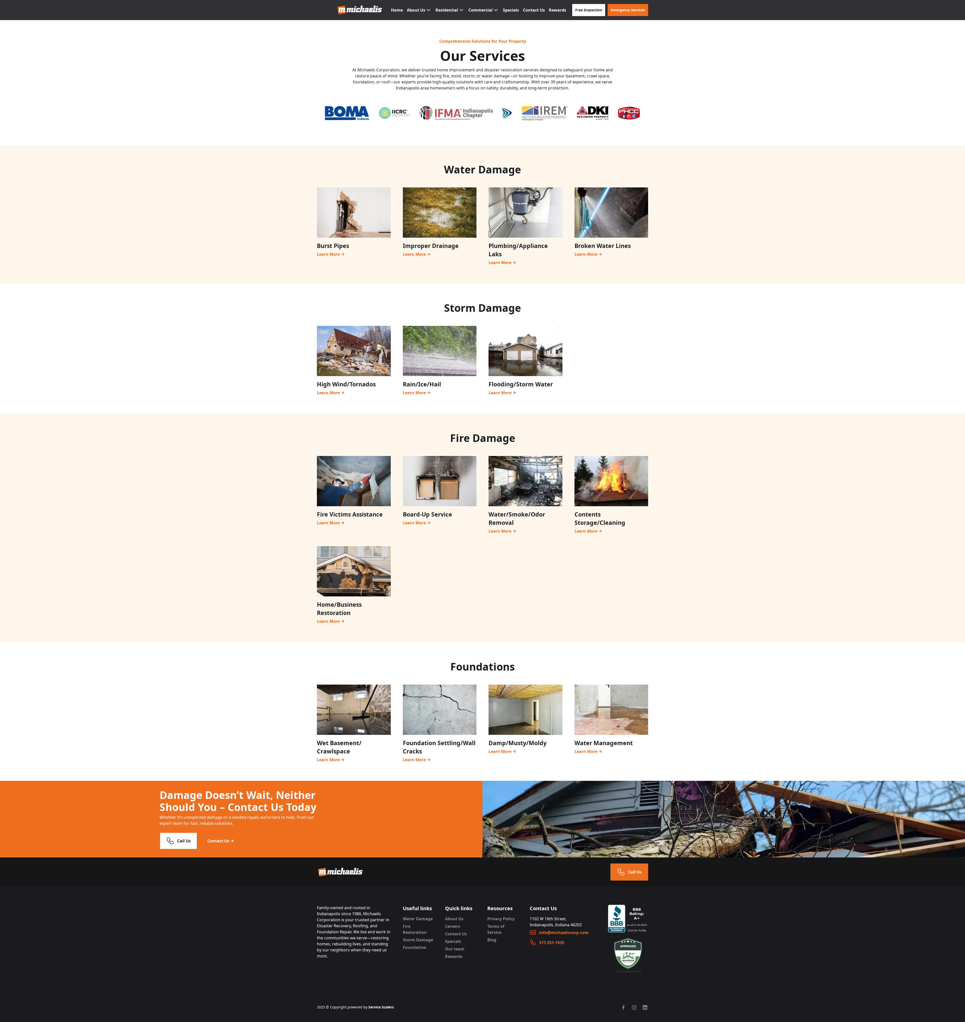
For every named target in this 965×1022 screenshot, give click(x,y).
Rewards (557, 10)
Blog (491, 940)
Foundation (414, 947)
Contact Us (534, 10)
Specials (511, 10)
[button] (419, 10)
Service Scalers (381, 1007)
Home (397, 10)
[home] (360, 10)
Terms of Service (495, 929)
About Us (454, 919)
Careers (452, 926)
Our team (454, 949)
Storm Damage (418, 940)
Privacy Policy (501, 919)
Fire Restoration (415, 929)
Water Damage (418, 919)
